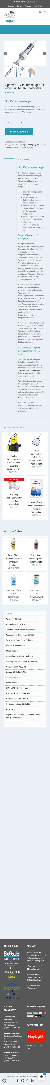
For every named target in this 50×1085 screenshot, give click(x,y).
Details (15, 444)
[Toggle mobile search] (40, 12)
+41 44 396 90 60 (36, 966)
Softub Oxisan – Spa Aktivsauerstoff (36, 593)
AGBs (29, 1076)
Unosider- (22, 397)
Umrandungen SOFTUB (15, 624)
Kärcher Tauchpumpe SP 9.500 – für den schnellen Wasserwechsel (14, 463)
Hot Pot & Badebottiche (15, 646)
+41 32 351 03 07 (13, 1028)
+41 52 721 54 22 (13, 1047)
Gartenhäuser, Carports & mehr (18, 699)
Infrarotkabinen (12, 683)
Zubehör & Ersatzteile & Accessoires (21, 630)
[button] (4, 1080)
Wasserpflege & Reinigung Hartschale (30, 144)
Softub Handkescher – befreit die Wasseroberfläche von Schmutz (36, 457)
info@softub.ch (32, 2)
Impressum (22, 1076)
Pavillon (29, 397)
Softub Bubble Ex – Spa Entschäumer (13, 593)
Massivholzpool (12, 651)
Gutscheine (10, 709)
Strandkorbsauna (13, 677)
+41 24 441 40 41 (13, 1061)
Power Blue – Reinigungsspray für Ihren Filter (36, 558)
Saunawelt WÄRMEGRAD (16, 667)
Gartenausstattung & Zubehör (18, 704)
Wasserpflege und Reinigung (29, 370)
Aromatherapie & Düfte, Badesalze (20, 656)
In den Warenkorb (19, 131)
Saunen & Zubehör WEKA (16, 672)
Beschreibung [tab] (9, 159)
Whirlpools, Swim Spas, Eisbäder (19, 640)
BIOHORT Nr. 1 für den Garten (18, 688)
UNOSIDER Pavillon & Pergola (18, 693)
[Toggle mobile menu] (45, 12)
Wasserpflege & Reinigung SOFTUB (19, 147)
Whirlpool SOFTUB (13, 619)
